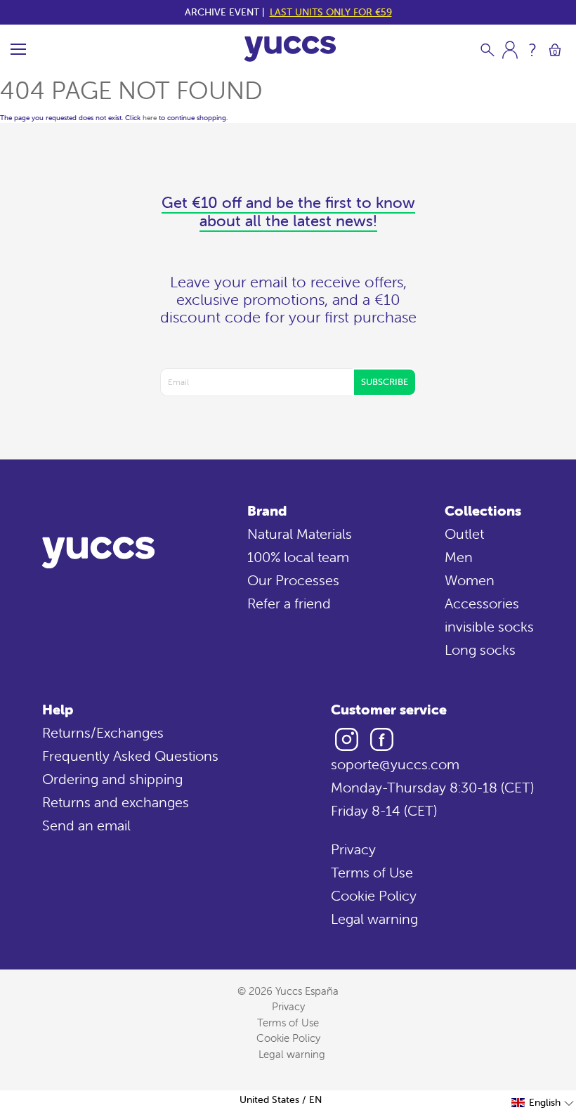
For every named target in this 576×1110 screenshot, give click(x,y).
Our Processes (293, 580)
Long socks (480, 649)
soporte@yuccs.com (395, 764)
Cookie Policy (374, 895)
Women (470, 580)
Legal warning (374, 918)
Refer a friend (289, 603)
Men (459, 557)
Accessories (482, 603)
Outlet (464, 533)
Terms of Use (372, 872)
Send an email (86, 825)
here (150, 117)
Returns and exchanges (115, 802)
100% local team (298, 557)
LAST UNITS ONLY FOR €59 (331, 12)
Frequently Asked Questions (130, 755)
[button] (543, 1102)
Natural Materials (299, 533)
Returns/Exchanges (103, 732)
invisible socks (489, 626)
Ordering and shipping (112, 779)
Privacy (353, 849)
